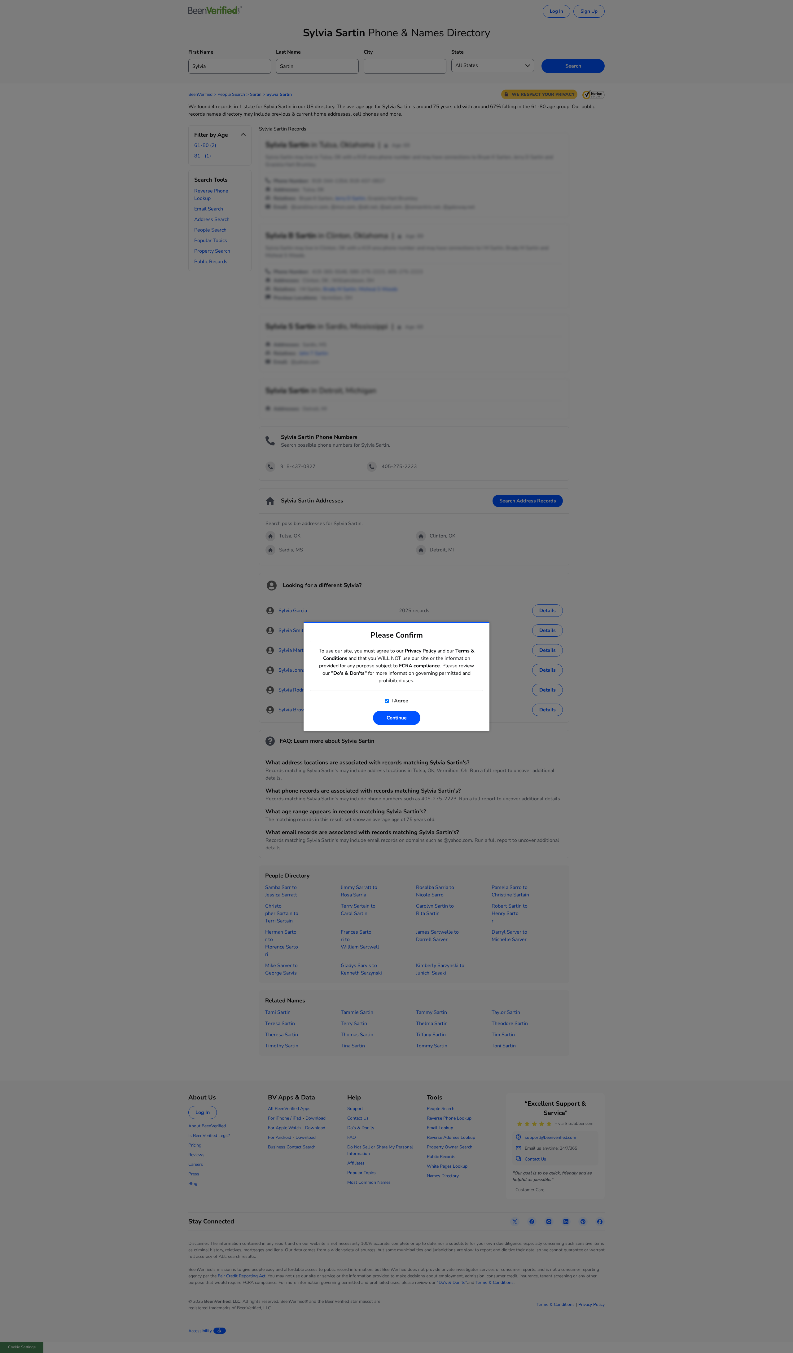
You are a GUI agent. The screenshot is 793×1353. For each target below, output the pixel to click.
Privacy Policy (420, 651)
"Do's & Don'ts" (349, 673)
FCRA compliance (419, 665)
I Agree (399, 700)
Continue (397, 717)
